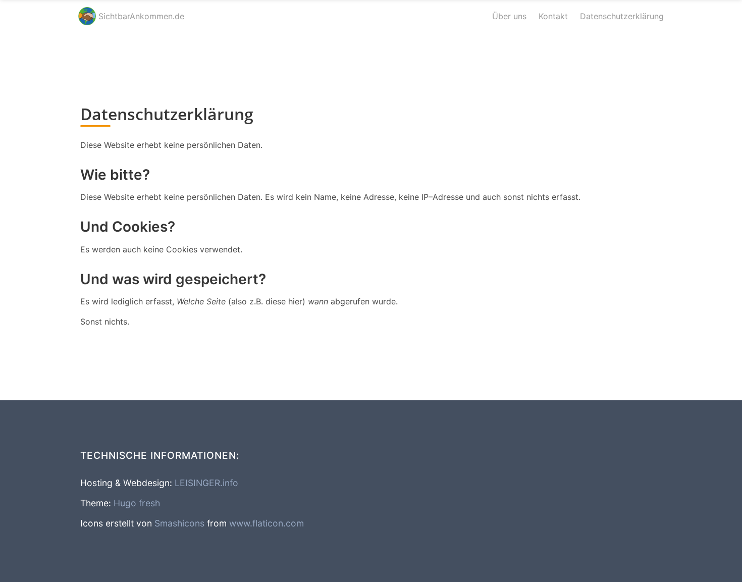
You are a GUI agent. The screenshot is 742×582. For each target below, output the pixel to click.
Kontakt (553, 16)
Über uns (509, 16)
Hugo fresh (137, 503)
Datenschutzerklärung (622, 16)
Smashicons (179, 523)
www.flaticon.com (266, 523)
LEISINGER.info (206, 483)
